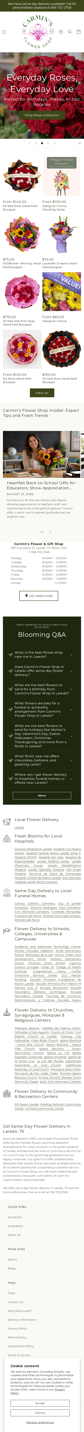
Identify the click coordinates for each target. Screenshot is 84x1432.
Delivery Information (22, 1319)
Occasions (15, 1217)
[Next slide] (54, 143)
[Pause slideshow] (79, 143)
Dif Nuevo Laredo (27, 1104)
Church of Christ (62, 1032)
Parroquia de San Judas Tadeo (36, 1073)
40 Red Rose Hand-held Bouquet (20, 207)
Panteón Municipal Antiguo (61, 916)
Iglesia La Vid (58, 1053)
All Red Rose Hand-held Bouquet (59, 380)
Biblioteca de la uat (39, 955)
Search (12, 1259)
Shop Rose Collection (42, 115)
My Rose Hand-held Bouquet (17, 380)
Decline (40, 1413)
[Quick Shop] (60, 31)
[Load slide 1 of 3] (36, 143)
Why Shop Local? (20, 1311)
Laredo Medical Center (53, 861)
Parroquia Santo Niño (65, 1069)
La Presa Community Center (44, 1108)
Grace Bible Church (44, 1040)
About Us (14, 1235)
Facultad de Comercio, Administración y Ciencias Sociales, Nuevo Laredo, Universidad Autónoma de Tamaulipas (48, 1000)
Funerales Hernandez (65, 911)
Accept (40, 1403)
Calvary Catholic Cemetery (35, 903)
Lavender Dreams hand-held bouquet (60, 265)
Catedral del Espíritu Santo (61, 1028)
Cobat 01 (47, 967)
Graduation (15, 1226)
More (42, 795)
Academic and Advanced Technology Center (47, 946)
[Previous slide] (29, 143)
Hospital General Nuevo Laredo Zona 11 (53, 853)
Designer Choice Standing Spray (54, 207)
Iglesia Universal (55, 1057)
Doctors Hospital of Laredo (33, 849)
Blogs (12, 1268)
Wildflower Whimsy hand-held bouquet (22, 265)
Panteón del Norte (27, 920)
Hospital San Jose (50, 857)
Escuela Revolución (54, 987)
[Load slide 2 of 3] (42, 143)
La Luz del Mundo (50, 1061)
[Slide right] (50, 532)
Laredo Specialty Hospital (46, 869)
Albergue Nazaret (27, 1028)
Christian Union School (46, 963)
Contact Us (15, 1302)
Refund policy (17, 1337)
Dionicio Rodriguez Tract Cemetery (55, 907)
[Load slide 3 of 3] (48, 143)
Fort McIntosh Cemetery (32, 911)
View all (42, 393)
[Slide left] (33, 532)
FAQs (11, 1293)
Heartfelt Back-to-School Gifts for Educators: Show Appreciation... (41, 485)
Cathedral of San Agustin (32, 1032)
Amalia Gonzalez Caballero (34, 950)
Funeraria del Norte (28, 916)
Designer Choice (54, 321)
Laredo (19, 827)
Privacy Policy (17, 1328)
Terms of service (19, 1355)
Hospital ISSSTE (26, 857)
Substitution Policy (21, 1346)
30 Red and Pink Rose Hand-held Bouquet (19, 322)
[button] (70, 31)
